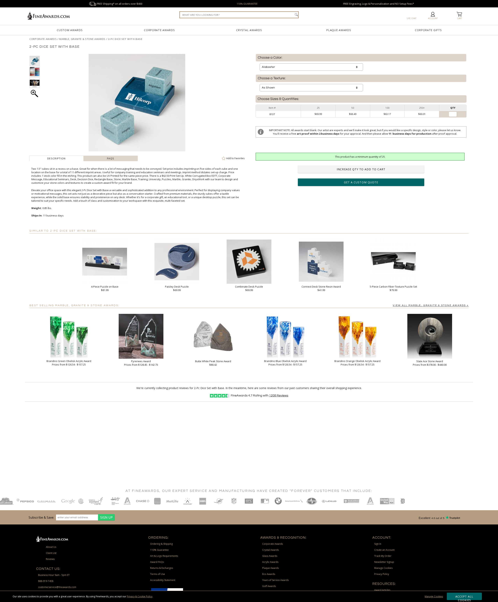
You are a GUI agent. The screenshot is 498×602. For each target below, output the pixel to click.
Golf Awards (269, 586)
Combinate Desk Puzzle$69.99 (249, 288)
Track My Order (382, 556)
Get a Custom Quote (361, 182)
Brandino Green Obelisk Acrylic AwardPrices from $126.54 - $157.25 (68, 362)
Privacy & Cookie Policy (139, 596)
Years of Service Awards (275, 580)
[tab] (56, 158)
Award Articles (382, 590)
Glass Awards (269, 556)
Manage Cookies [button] (383, 568)
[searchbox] (239, 14)
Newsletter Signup (384, 562)
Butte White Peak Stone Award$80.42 (213, 362)
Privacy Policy (381, 574)
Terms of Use (157, 574)
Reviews (278, 395)
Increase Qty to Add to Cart (361, 169)
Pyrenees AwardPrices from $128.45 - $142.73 (141, 362)
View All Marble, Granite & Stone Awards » (431, 305)
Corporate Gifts (428, 30)
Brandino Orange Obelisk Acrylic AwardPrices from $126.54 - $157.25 (357, 362)
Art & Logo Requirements (164, 556)
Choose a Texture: (272, 78)
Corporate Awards (159, 30)
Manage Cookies (434, 596)
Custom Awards (69, 30)
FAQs (110, 158)
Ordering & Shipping (161, 544)
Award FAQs (157, 562)
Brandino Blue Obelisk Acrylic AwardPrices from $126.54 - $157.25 (285, 362)
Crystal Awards (249, 30)
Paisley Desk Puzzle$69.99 (177, 288)
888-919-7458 (45, 581)
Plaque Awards (338, 30)
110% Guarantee (159, 550)
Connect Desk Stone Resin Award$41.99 (321, 288)
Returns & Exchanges (161, 568)
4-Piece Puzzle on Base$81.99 (104, 288)
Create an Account (384, 550)
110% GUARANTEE (247, 3)
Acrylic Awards (270, 562)
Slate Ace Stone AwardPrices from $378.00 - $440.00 (430, 362)
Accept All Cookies (464, 597)
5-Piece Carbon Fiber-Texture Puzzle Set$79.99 (393, 288)
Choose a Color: (270, 57)
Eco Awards (268, 574)
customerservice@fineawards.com (57, 587)
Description (56, 158)
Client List (51, 553)
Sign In (377, 544)
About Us (51, 547)
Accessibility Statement (162, 580)
